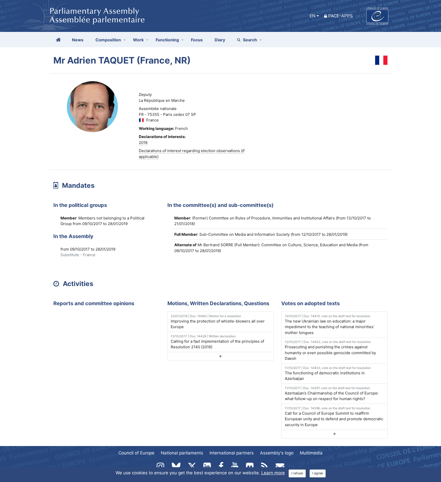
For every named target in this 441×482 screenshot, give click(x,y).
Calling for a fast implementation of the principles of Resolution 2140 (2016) (217, 342)
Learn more (273, 472)
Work (138, 39)
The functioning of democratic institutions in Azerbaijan (328, 373)
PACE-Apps (340, 15)
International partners (232, 452)
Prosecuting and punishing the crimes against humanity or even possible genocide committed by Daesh (330, 350)
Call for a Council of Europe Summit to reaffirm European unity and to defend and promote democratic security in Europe (334, 416)
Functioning (167, 39)
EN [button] (312, 15)
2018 (143, 142)
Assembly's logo (276, 452)
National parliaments (182, 452)
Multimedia (311, 452)
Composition (108, 39)
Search (250, 39)
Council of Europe (136, 452)
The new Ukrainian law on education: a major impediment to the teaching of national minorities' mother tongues (329, 324)
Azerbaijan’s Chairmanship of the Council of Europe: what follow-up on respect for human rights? (331, 393)
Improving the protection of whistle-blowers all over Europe (218, 321)
